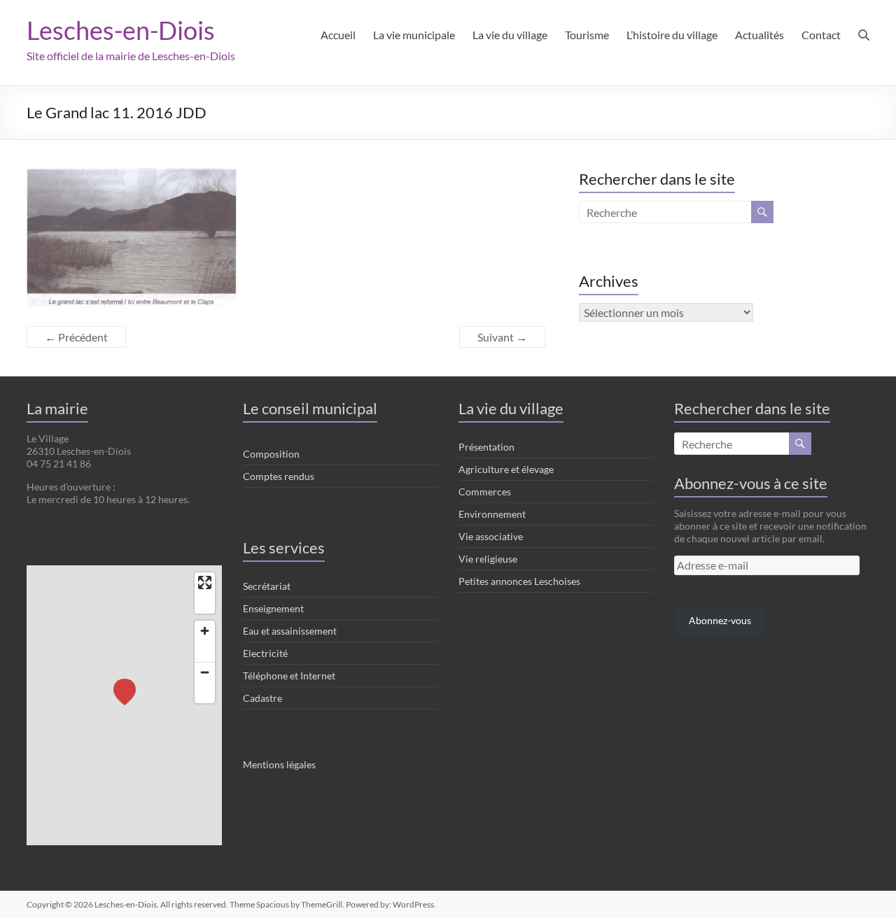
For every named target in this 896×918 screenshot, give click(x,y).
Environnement (492, 514)
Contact (821, 34)
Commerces (484, 491)
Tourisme (587, 34)
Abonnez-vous (720, 620)
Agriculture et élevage (506, 469)
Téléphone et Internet (289, 676)
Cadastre (262, 698)
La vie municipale (414, 34)
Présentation (486, 447)
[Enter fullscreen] (205, 582)
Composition (271, 454)
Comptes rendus (278, 476)
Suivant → (502, 337)
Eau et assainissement (290, 631)
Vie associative (490, 536)
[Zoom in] (205, 631)
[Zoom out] (205, 672)
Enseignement (273, 608)
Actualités (759, 34)
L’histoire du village (672, 34)
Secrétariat (266, 586)
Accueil (338, 34)
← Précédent (76, 337)
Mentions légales (279, 764)
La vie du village (509, 34)
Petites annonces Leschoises (519, 581)
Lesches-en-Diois (121, 30)
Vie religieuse (487, 559)
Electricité (265, 653)
